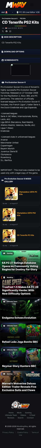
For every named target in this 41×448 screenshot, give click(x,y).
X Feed (32, 415)
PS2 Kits (23, 18)
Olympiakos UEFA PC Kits (28, 193)
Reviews (10, 418)
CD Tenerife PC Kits (25, 235)
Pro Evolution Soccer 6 (10, 18)
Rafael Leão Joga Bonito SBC (20, 341)
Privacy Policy (8, 432)
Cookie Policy (22, 432)
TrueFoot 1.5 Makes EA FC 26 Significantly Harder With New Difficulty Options (20, 290)
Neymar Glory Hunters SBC (19, 366)
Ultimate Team (11, 415)
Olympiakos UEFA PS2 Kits (26, 214)
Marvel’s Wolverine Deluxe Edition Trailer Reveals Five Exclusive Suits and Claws (19, 387)
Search (21, 418)
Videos (23, 415)
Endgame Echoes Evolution (19, 317)
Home (11, 413)
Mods (19, 413)
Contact (30, 418)
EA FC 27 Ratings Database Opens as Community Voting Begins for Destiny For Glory (20, 266)
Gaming (28, 413)
